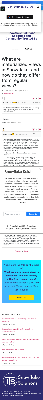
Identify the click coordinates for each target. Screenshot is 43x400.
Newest (13, 122)
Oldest (19, 122)
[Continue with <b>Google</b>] (2, 8)
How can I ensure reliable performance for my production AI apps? (18, 330)
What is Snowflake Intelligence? (13, 350)
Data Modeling (9, 93)
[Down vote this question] (39, 98)
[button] (38, 6)
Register (18, 251)
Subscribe (33, 214)
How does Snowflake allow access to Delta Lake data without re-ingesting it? (20, 359)
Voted (8, 122)
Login (26, 251)
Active (4, 122)
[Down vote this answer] (39, 129)
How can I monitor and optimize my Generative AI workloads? (19, 320)
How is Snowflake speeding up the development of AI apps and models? (20, 340)
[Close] (40, 169)
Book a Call (21, 298)
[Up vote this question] (33, 98)
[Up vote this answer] (33, 129)
